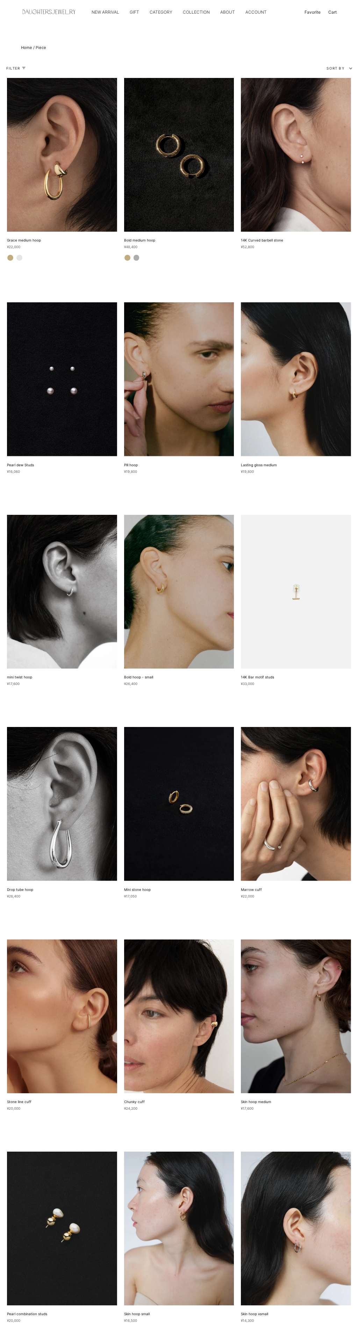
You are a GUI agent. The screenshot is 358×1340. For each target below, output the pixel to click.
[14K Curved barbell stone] (296, 155)
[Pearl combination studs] (62, 1228)
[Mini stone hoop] (179, 804)
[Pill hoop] (179, 379)
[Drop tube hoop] (62, 804)
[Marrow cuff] (296, 804)
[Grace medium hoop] (62, 155)
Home (26, 47)
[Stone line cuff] (62, 1016)
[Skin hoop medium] (296, 1016)
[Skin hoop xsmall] (296, 1228)
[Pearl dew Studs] (62, 379)
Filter (13, 68)
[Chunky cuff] (179, 1016)
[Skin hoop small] (179, 1228)
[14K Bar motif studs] (296, 592)
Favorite (313, 12)
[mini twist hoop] (62, 592)
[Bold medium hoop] (179, 155)
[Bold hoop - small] (179, 592)
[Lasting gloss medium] (296, 379)
